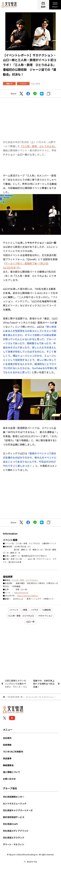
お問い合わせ (9, 778)
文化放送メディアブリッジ (15, 830)
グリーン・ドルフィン (13, 844)
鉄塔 (25, 609)
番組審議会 (8, 765)
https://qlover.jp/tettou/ (27, 595)
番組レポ (9, 83)
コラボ (35, 609)
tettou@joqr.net (21, 592)
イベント (23, 83)
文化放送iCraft (10, 823)
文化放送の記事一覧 (15, 697)
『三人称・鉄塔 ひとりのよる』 (38, 146)
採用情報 (7, 744)
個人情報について (11, 771)
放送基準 (7, 758)
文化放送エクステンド (13, 837)
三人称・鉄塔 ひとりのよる (21, 615)
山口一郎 (30, 621)
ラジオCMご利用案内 (13, 751)
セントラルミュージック (14, 803)
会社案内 (7, 737)
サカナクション (45, 615)
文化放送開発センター (13, 796)
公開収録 (47, 609)
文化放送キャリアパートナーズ (18, 810)
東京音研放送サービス (13, 817)
